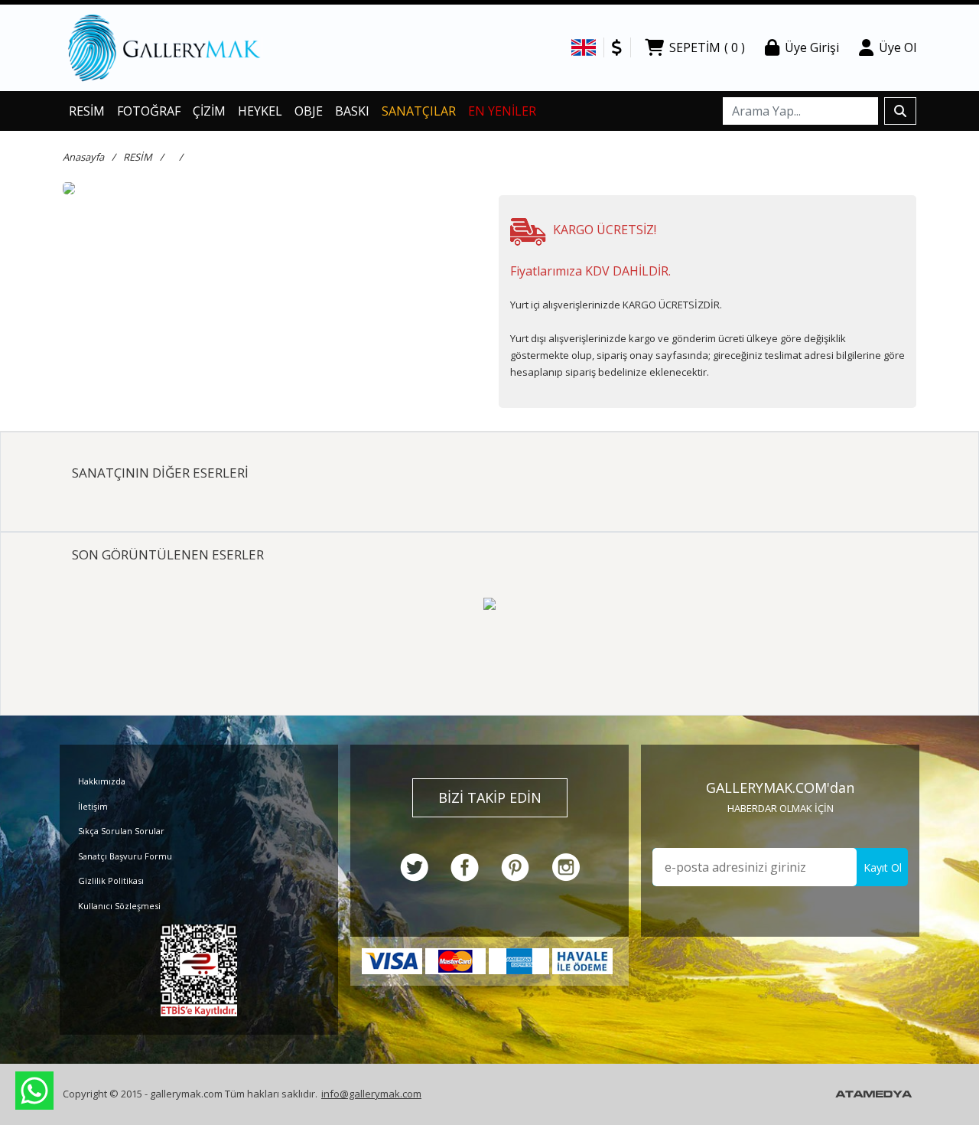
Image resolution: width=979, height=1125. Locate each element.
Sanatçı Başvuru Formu (125, 856)
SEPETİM (707, 47)
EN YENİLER (502, 111)
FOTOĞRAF (149, 111)
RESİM (87, 111)
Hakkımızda (101, 781)
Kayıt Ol (883, 867)
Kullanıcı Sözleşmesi (119, 905)
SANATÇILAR (419, 111)
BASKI (352, 111)
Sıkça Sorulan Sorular (121, 830)
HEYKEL (260, 111)
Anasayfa (83, 157)
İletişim (93, 806)
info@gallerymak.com (371, 1094)
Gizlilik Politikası (111, 880)
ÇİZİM (209, 111)
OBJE (308, 111)
